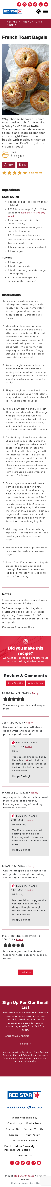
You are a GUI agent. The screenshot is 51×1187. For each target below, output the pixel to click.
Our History (15, 1123)
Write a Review (35, 683)
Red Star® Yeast (24, 1176)
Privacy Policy (30, 1055)
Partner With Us (33, 1129)
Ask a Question (15, 683)
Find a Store (33, 1123)
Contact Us (12, 1129)
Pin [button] (23, 164)
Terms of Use (10, 1055)
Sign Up (24, 1043)
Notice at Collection (24, 1140)
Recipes (12, 21)
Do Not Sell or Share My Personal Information (19, 1148)
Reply (35, 693)
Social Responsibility (24, 1117)
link (26, 760)
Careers (14, 1135)
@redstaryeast (39, 657)
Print (10, 164)
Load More (25, 972)
